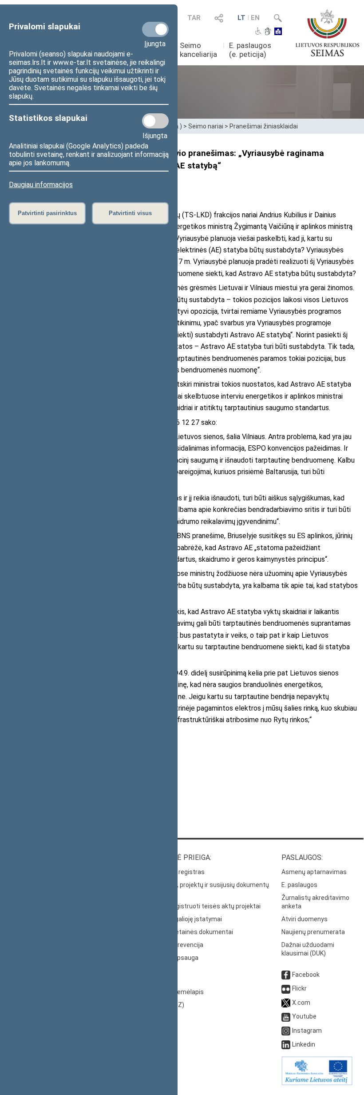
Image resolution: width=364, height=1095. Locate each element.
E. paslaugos (299, 884)
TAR (194, 18)
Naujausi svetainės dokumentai (188, 931)
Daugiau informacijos (41, 184)
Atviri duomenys (304, 919)
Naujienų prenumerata (313, 931)
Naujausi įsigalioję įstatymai (182, 919)
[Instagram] (285, 1030)
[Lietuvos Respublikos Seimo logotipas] (327, 32)
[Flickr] (285, 988)
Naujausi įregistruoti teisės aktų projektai (202, 906)
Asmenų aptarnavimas (314, 871)
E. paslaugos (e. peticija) (250, 50)
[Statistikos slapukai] (155, 120)
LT (241, 18)
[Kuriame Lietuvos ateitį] (316, 1083)
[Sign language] (268, 32)
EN (255, 18)
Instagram (307, 1030)
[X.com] (285, 1002)
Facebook (306, 974)
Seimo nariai (205, 126)
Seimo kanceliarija (198, 50)
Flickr (299, 988)
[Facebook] (285, 974)
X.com (301, 1002)
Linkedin (303, 1044)
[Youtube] (285, 1016)
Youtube (304, 1016)
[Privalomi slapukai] (155, 29)
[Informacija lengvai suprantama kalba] (278, 32)
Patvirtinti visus (130, 213)
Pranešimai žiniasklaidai (263, 126)
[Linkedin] (285, 1044)
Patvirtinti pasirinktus (47, 213)
